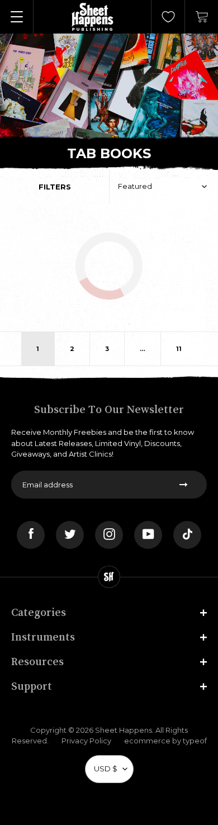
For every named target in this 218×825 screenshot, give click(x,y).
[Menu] (17, 17)
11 (179, 349)
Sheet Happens (123, 730)
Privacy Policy (86, 740)
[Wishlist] (168, 17)
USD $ (105, 768)
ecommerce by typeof (165, 740)
